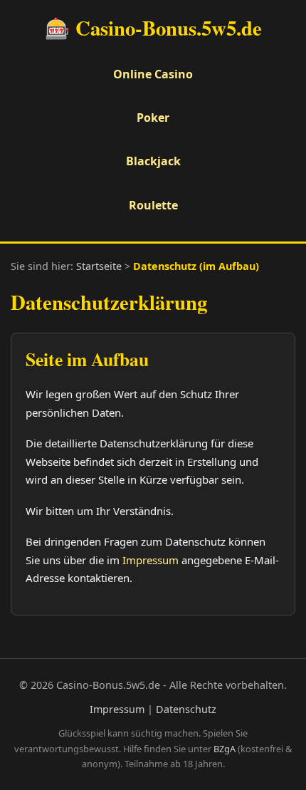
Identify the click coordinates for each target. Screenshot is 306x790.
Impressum (150, 560)
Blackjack (153, 161)
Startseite (99, 266)
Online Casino (153, 74)
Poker (153, 117)
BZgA (224, 748)
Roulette (153, 205)
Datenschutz (186, 709)
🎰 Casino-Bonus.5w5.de (153, 28)
